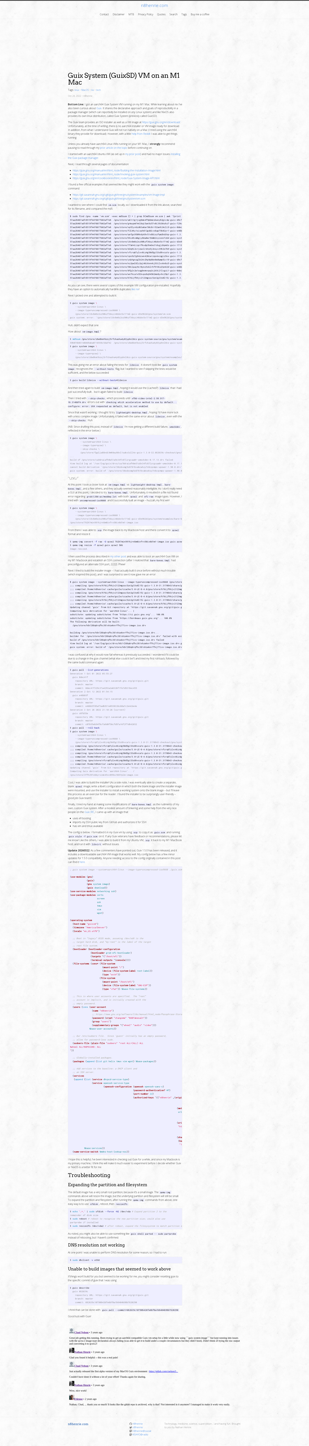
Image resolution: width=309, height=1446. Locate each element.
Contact (104, 14)
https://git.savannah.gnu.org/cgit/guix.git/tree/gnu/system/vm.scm (109, 198)
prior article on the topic (113, 148)
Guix (99, 108)
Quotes (161, 14)
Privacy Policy (145, 14)
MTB (131, 14)
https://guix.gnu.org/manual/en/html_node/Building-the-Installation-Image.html (116, 170)
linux (77, 89)
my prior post (132, 154)
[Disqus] (154, 1367)
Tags (184, 14)
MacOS (85, 89)
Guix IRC (89, 812)
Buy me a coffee (200, 14)
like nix (135, 289)
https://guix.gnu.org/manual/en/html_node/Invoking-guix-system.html (111, 174)
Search (173, 14)
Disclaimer (119, 14)
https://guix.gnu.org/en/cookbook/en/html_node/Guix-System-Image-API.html (116, 178)
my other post (118, 556)
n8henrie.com (154, 5)
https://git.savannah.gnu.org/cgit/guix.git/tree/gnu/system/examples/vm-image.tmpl (119, 194)
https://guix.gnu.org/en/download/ (161, 122)
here (82, 862)
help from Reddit (141, 134)
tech (98, 89)
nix (92, 89)
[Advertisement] (154, 43)
